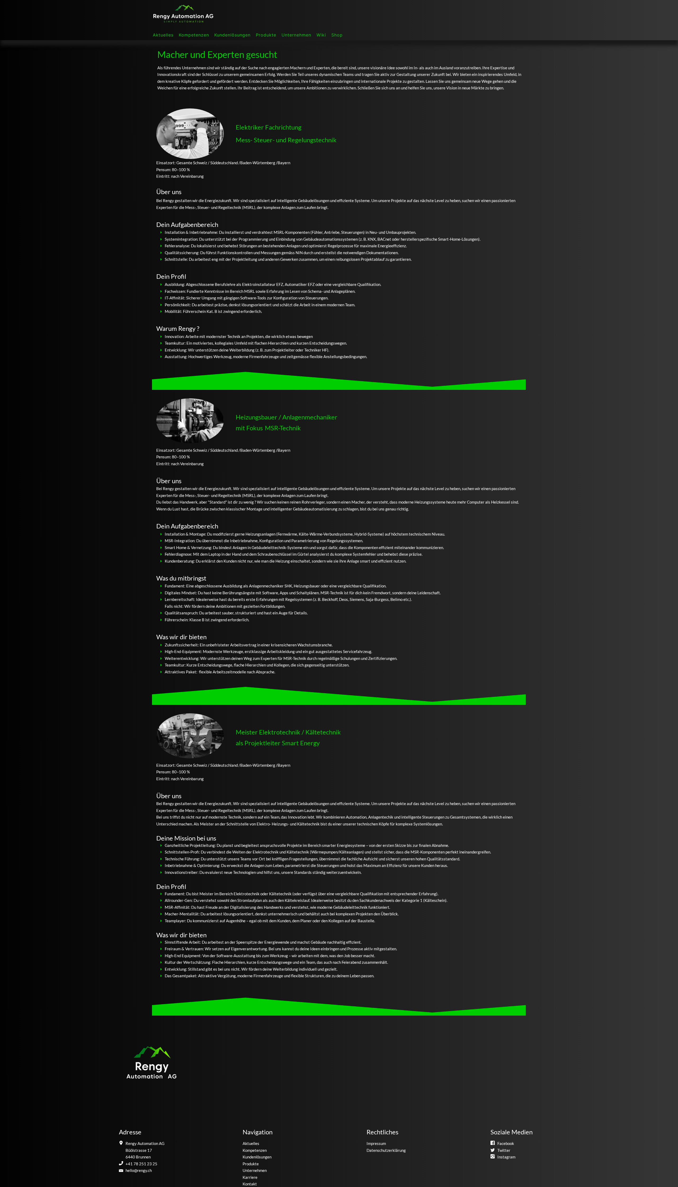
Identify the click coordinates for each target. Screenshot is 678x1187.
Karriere (250, 1177)
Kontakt (250, 1183)
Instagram (506, 1156)
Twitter (503, 1150)
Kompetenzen (194, 35)
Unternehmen (296, 35)
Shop (337, 35)
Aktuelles (163, 35)
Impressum (376, 1143)
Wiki (321, 35)
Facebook (505, 1143)
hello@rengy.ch (139, 1170)
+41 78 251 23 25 (141, 1163)
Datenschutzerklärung (386, 1150)
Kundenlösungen (232, 35)
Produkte (266, 35)
